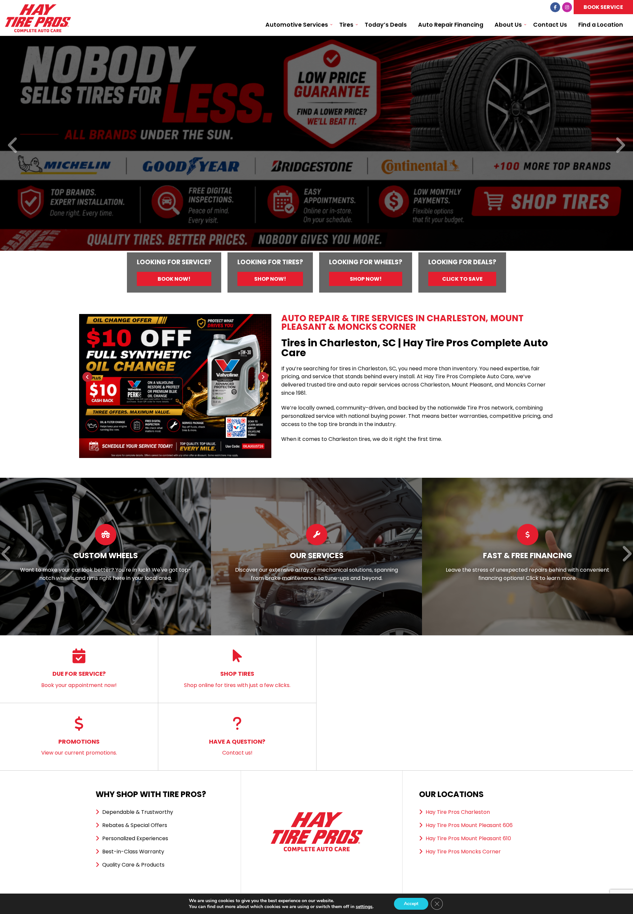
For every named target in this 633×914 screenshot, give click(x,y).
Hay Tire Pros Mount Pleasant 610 (468, 838)
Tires (346, 25)
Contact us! (237, 747)
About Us (508, 25)
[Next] (620, 145)
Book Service (603, 7)
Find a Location (600, 25)
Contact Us (550, 25)
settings (364, 907)
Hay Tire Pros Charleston (458, 812)
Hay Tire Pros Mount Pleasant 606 (469, 825)
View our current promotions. (79, 747)
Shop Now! (270, 279)
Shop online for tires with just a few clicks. (237, 679)
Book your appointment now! (79, 679)
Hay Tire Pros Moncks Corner (463, 851)
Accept (411, 903)
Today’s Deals (386, 25)
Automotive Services (296, 25)
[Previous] (13, 145)
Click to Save (462, 279)
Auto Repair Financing (450, 25)
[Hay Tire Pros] (38, 8)
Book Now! (174, 279)
